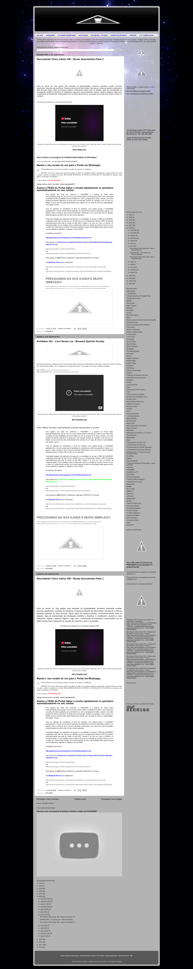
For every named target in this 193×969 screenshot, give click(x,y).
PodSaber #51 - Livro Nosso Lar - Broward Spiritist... (56, 919)
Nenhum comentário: (65, 328)
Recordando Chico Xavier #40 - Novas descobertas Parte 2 (70, 59)
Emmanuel (130, 353)
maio (132, 262)
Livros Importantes (133, 413)
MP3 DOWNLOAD (79, 150)
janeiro (132, 272)
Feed (128, 387)
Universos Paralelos (133, 515)
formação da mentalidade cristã (137, 397)
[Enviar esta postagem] (74, 328)
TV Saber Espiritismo (133, 513)
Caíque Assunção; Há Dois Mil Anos (138, 325)
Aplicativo (130, 308)
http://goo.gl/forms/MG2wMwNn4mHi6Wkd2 (64, 161)
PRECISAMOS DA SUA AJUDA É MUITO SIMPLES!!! (74, 517)
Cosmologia (130, 339)
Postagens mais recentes (48, 799)
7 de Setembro (131, 293)
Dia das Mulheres (132, 346)
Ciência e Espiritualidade (134, 332)
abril (132, 264)
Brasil (128, 317)
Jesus (128, 411)
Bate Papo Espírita (133, 315)
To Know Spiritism (132, 510)
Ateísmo (129, 313)
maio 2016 (44, 925)
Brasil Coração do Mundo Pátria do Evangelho (141, 320)
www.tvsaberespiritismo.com (70, 288)
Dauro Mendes (131, 344)
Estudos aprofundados (134, 370)
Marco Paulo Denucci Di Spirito (136, 425)
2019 (41, 888)
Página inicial (80, 799)
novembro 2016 (46, 901)
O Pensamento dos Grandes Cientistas (139, 447)
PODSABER (49, 331)
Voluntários (130, 525)
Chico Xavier (131, 327)
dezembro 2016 (46, 899)
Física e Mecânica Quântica (135, 394)
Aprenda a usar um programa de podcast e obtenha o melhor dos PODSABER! (67, 811)
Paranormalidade (132, 461)
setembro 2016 (46, 907)
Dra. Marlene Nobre (133, 351)
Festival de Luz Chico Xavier (136, 389)
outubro (133, 235)
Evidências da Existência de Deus (137, 375)
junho (132, 246)
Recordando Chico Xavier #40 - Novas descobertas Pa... (58, 917)
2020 (41, 886)
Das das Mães (131, 341)
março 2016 (45, 931)
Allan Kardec (131, 303)
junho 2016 (44, 914)
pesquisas (130, 467)
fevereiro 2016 (45, 933)
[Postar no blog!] (80, 329)
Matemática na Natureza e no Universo (139, 433)
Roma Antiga (131, 489)
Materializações (132, 435)
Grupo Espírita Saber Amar (135, 401)
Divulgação (130, 349)
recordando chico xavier (134, 481)
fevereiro (133, 270)
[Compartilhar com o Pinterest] (86, 329)
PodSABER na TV (132, 472)
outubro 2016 (45, 904)
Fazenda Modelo (132, 385)
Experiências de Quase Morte (136, 377)
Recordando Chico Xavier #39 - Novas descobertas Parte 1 (70, 578)
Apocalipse (130, 310)
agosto (132, 241)
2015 (41, 939)
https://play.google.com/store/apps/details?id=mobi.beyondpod (68, 253)
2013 (41, 944)
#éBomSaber (131, 291)
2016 (41, 896)
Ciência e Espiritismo (133, 329)
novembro (133, 233)
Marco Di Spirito (132, 418)
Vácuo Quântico (132, 518)
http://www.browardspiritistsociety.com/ (57, 370)
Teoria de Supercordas (134, 503)
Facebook (130, 380)
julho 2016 (44, 912)
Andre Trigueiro (132, 305)
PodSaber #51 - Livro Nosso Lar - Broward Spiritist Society (70, 341)
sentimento (130, 496)
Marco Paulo (131, 423)
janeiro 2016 (45, 936)
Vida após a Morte (132, 520)
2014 (41, 942)
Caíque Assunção (132, 322)
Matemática (130, 430)
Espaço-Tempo (131, 363)
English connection (133, 358)
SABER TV (130, 491)
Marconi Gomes (132, 428)
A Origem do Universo (134, 298)
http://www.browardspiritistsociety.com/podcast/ (64, 372)
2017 (41, 894)
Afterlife (129, 301)
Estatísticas (130, 368)
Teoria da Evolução (133, 505)
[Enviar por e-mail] (78, 329)
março (132, 267)
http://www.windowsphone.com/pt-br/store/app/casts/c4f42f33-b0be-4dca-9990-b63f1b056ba (78, 271)
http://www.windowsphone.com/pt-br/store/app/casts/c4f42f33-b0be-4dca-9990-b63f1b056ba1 (79, 508)
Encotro (129, 356)
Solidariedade (131, 498)
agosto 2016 (45, 909)
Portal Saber (131, 474)
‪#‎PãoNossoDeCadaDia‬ (74, 157)
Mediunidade (131, 437)
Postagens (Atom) (48, 803)
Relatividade (130, 484)
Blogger (119, 961)
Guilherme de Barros (133, 404)
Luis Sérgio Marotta (133, 416)
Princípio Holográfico (133, 477)
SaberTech (130, 493)
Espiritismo (130, 365)
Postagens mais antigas (111, 799)
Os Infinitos (130, 456)
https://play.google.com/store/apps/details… (61, 249)
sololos (104, 961)
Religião (129, 486)
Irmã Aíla (129, 409)
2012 (41, 947)
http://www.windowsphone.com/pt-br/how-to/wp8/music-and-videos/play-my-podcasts (76, 267)
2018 (41, 891)
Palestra (129, 458)
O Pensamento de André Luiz (136, 442)
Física (128, 392)
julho (132, 243)
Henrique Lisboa (132, 406)
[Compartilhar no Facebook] (84, 329)
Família (129, 382)
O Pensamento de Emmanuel (136, 445)
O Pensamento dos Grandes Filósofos (139, 449)
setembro (133, 238)
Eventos (129, 373)
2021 (41, 883)
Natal (128, 440)
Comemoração (131, 334)
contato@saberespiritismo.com (133, 41)
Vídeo (128, 522)
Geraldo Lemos (132, 399)
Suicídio (129, 501)
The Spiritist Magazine (134, 508)
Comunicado (131, 337)
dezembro (133, 230)
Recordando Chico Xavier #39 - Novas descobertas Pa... (58, 922)
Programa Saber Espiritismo (136, 479)
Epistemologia (131, 361)
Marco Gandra (131, 421)
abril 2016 (44, 928)
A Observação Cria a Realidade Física (139, 296)
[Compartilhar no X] (82, 329)
